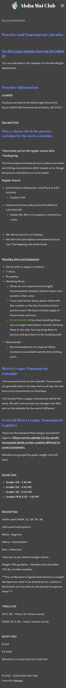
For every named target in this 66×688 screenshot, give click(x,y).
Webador (18, 680)
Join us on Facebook (13, 20)
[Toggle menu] (62, 5)
